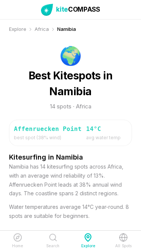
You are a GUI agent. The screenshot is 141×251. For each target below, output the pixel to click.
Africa (42, 29)
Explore (17, 29)
